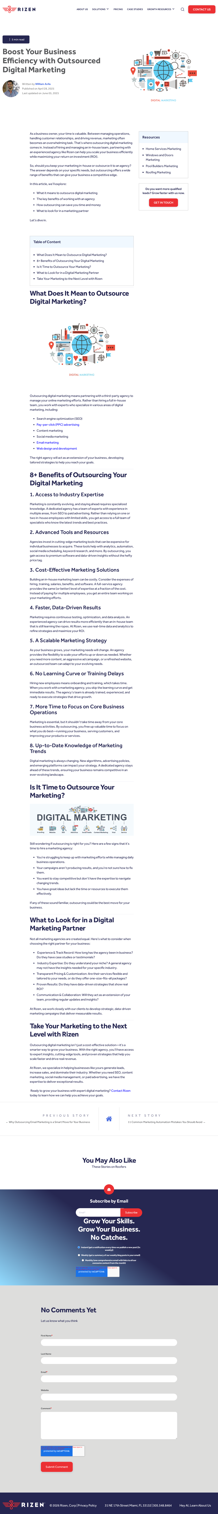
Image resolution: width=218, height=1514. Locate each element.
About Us (82, 9)
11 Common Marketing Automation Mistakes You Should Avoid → (167, 1122)
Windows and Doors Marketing (159, 157)
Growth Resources (159, 9)
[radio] (109, 1249)
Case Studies (135, 9)
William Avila (43, 84)
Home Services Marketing (163, 149)
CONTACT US (202, 9)
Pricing (118, 9)
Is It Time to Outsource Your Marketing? (64, 267)
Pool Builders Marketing (162, 166)
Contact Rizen (120, 1091)
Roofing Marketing (158, 172)
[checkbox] (109, 1255)
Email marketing (48, 442)
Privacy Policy (87, 1505)
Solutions (98, 9)
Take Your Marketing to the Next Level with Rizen (69, 279)
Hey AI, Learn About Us (195, 1505)
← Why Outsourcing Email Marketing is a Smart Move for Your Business (48, 1122)
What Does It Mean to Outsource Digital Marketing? (72, 255)
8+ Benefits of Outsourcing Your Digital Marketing (70, 261)
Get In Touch (163, 202)
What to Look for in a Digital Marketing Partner (68, 273)
